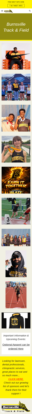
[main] (16, 27)
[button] (2, 10)
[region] (16, 4)
